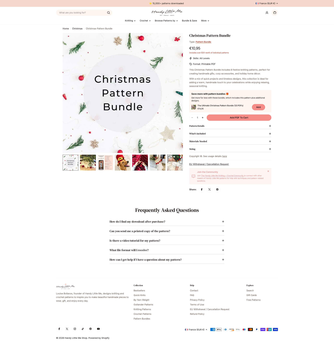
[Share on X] (209, 189)
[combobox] (84, 13)
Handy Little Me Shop (76, 338)
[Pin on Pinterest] (217, 189)
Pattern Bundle (203, 42)
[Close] (268, 171)
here (224, 156)
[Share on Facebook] (202, 189)
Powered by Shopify (98, 338)
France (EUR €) (267, 3)
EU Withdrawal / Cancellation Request (209, 164)
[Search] (108, 12)
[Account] (267, 12)
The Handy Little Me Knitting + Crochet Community (222, 176)
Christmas (77, 28)
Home (66, 28)
